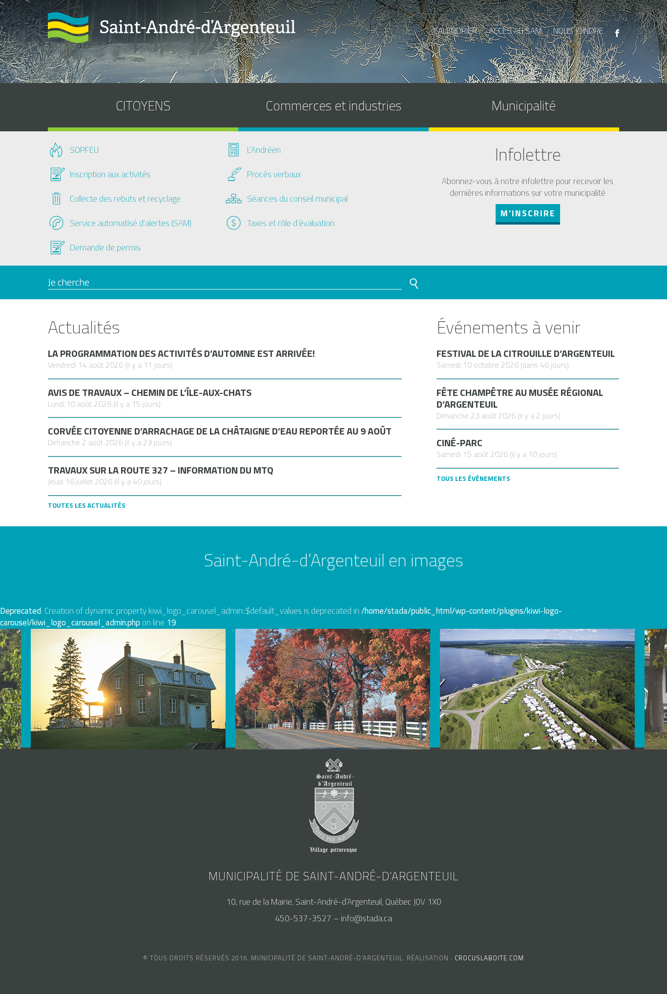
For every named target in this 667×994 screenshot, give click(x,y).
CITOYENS (143, 105)
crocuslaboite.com (489, 958)
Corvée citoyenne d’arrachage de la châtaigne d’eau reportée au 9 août (220, 431)
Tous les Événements (473, 478)
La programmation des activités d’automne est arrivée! (181, 353)
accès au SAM (515, 30)
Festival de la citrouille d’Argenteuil (526, 353)
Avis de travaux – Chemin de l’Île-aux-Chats (149, 392)
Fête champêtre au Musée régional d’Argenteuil (520, 398)
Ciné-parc (459, 443)
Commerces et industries (333, 105)
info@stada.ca (366, 918)
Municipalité (524, 105)
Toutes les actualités (86, 505)
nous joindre (578, 30)
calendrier (455, 30)
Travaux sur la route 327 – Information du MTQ (160, 470)
